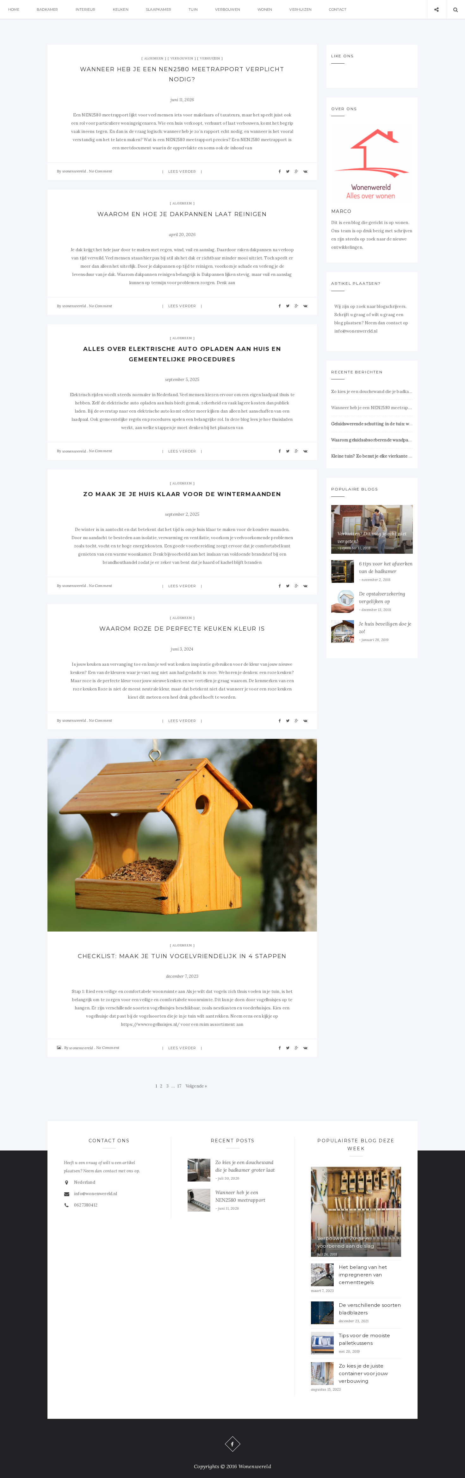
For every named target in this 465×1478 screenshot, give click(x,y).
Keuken (120, 9)
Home (13, 9)
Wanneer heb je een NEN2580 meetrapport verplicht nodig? (372, 407)
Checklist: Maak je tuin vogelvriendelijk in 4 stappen (182, 956)
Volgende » (196, 1086)
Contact (337, 9)
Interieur (86, 9)
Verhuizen (300, 9)
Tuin (193, 9)
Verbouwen (227, 9)
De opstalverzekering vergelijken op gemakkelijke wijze (382, 601)
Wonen (264, 9)
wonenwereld (74, 171)
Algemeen (154, 58)
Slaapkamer (158, 9)
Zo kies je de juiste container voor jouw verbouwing (363, 1373)
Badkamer (47, 9)
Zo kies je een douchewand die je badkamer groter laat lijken (372, 391)
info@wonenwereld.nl (95, 1193)
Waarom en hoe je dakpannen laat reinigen (182, 214)
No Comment (100, 171)
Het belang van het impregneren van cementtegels (363, 1274)
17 (179, 1086)
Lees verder (182, 171)
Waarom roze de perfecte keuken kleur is (182, 628)
